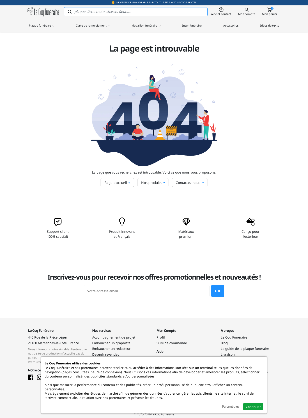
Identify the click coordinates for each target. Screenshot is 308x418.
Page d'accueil (115, 182)
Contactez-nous (188, 182)
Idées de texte (269, 25)
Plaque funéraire (40, 25)
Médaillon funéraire (144, 25)
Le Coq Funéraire (234, 337)
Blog (224, 343)
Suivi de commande (171, 343)
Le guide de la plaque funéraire (245, 348)
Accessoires (231, 25)
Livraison (228, 354)
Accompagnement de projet (113, 337)
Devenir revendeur (106, 354)
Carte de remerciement (91, 25)
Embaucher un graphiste (111, 343)
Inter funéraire (192, 25)
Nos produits (151, 182)
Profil (160, 337)
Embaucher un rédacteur (111, 348)
